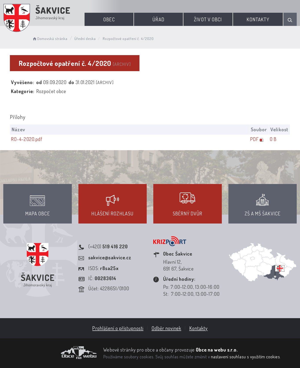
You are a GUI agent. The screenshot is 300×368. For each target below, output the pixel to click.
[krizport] (169, 246)
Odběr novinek (166, 328)
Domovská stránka (52, 38)
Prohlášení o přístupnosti (117, 328)
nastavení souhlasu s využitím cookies (245, 356)
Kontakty (258, 19)
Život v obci (208, 19)
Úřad (158, 19)
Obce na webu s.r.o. (217, 349)
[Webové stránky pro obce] (50, 352)
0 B (273, 139)
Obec (109, 19)
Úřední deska (85, 38)
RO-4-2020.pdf (26, 139)
